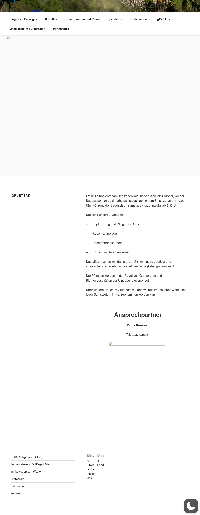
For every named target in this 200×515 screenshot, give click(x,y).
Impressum (17, 479)
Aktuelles (50, 19)
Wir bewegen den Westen (26, 471)
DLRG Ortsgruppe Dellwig (27, 457)
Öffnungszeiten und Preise (82, 19)
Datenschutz (18, 486)
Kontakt (15, 493)
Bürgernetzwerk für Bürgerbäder (31, 464)
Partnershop (61, 28)
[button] (191, 506)
